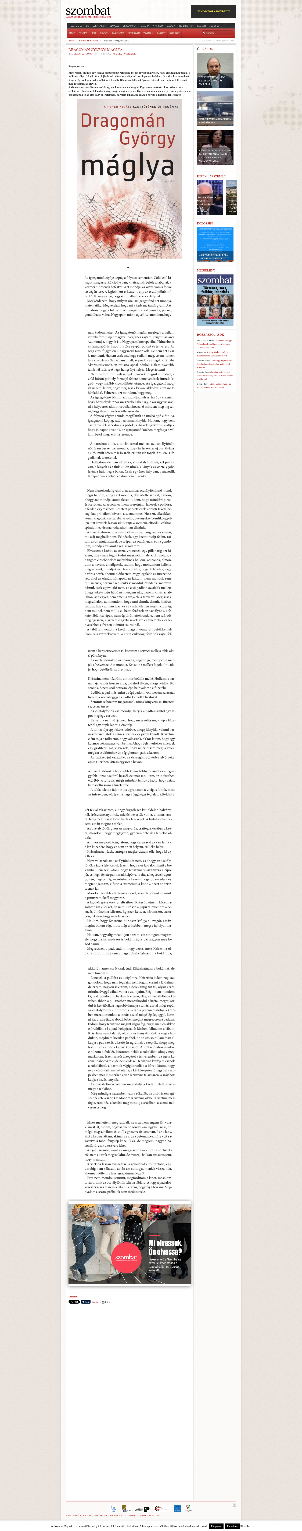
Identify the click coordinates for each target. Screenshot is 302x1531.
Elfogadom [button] (216, 1526)
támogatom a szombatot (213, 11)
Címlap (71, 40)
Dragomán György (84, 53)
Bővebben (245, 1526)
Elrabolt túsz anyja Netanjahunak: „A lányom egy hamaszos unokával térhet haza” (214, 344)
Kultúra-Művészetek (88, 40)
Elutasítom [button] (232, 1526)
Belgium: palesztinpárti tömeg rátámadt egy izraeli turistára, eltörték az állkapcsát (215, 375)
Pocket (95, 1302)
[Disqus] (130, 1355)
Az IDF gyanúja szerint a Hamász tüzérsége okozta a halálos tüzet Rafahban (214, 364)
